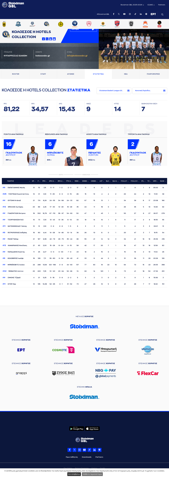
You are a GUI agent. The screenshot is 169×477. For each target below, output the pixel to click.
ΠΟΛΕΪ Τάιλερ (10, 239)
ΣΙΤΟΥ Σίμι (9, 284)
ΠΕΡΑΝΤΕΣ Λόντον (13, 271)
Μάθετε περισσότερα (92, 474)
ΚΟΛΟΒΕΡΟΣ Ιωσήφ (13, 258)
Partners (161, 5)
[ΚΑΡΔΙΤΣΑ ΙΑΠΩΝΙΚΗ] (38, 24)
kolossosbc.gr (43, 56)
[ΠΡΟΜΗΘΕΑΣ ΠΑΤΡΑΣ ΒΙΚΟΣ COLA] (165, 24)
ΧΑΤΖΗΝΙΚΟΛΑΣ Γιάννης (15, 226)
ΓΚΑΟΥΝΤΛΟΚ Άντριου (14, 213)
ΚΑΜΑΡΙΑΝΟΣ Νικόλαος (15, 245)
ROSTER (15, 74)
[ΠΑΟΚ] (137, 24)
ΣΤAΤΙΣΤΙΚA (98, 74)
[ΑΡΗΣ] (10, 24)
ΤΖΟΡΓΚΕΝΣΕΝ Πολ (13, 220)
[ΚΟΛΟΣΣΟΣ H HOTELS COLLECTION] (52, 24)
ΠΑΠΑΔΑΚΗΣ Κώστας (14, 252)
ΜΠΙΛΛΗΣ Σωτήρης (13, 207)
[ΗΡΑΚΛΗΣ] (24, 24)
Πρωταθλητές (72, 457)
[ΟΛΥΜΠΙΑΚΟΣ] (94, 24)
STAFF (43, 74)
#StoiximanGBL (103, 14)
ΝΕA (126, 74)
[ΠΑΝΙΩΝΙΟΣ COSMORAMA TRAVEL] (122, 24)
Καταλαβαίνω (74, 474)
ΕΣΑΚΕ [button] (150, 5)
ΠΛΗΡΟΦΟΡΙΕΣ (153, 74)
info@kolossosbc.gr (77, 56)
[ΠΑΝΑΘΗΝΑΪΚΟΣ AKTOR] (108, 24)
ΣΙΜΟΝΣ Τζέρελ (12, 277)
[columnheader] (16, 181)
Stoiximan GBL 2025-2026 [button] (132, 5)
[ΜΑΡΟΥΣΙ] (66, 24)
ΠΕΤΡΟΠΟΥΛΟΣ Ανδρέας (15, 232)
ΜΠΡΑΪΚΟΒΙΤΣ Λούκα (13, 265)
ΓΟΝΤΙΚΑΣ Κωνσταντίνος (16, 194)
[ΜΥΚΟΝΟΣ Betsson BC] (80, 24)
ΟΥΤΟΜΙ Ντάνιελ (12, 200)
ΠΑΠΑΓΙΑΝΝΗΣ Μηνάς (14, 187)
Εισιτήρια (75, 29)
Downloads (86, 457)
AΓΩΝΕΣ (70, 74)
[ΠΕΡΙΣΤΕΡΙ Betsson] (151, 24)
